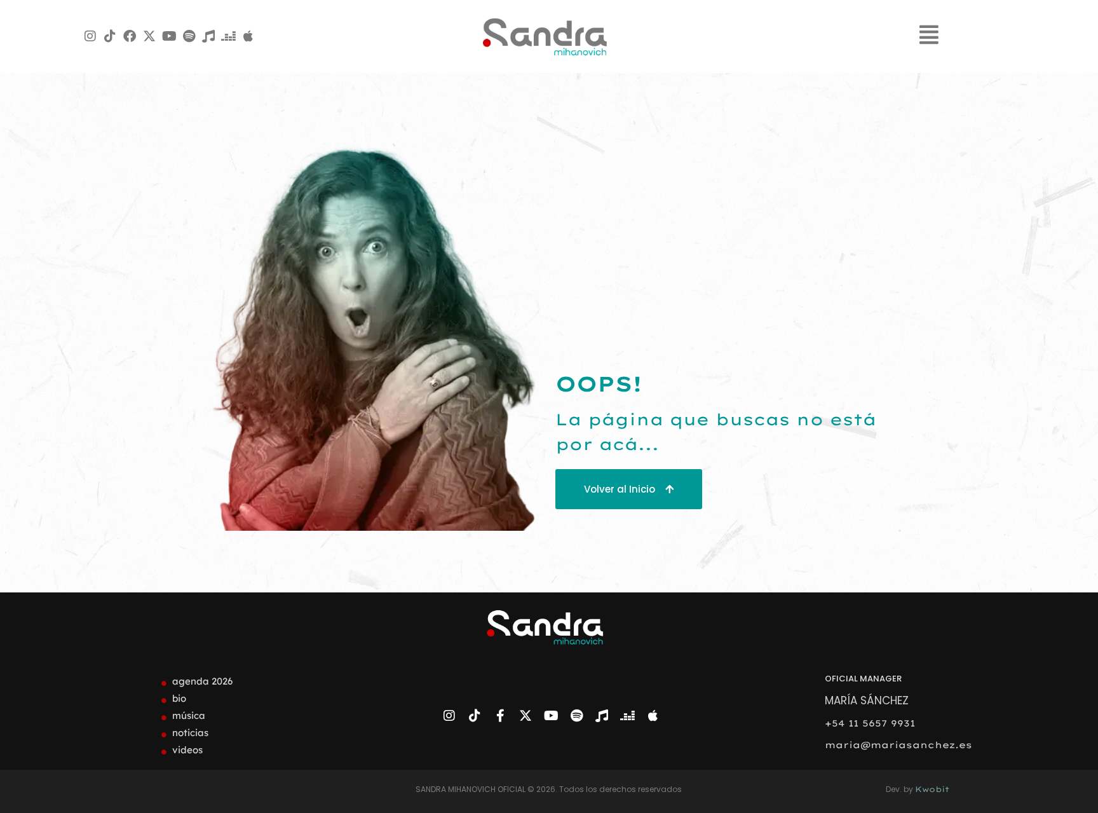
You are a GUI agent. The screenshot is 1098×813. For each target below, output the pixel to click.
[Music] (208, 36)
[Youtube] (169, 36)
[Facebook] (129, 36)
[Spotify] (188, 36)
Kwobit (932, 789)
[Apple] (247, 36)
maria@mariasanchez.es (898, 745)
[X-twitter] (149, 36)
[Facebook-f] (500, 715)
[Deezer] (228, 36)
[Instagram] (90, 36)
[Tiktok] (110, 36)
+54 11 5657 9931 (870, 723)
